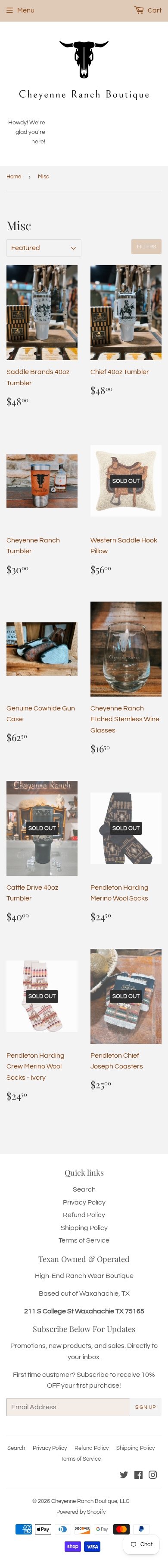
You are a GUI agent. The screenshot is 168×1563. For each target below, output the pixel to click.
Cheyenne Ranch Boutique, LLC (90, 1501)
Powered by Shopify (81, 1512)
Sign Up (145, 1407)
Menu (25, 10)
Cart (154, 10)
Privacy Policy (84, 1202)
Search (84, 1189)
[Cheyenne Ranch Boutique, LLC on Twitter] (124, 1476)
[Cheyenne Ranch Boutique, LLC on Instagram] (153, 1476)
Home (13, 177)
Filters (146, 247)
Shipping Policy (84, 1227)
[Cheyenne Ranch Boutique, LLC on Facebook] (138, 1476)
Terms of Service (84, 1240)
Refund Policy (84, 1214)
